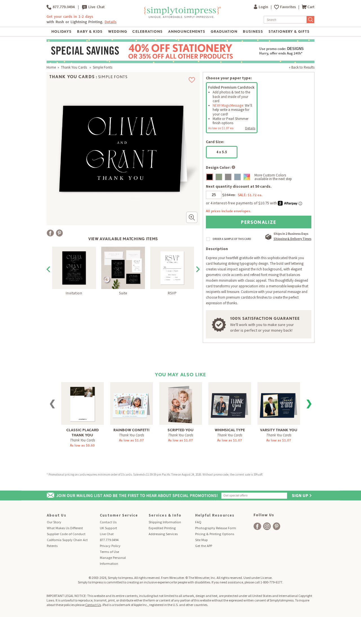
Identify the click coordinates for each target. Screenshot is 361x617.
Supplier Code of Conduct (66, 534)
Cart (310, 7)
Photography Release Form (215, 528)
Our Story (54, 522)
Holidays (61, 31)
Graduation (224, 31)
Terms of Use (109, 552)
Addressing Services (163, 534)
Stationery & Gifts (289, 31)
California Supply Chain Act (67, 540)
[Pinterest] (59, 233)
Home (51, 67)
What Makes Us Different (65, 528)
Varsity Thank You (278, 430)
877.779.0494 (63, 7)
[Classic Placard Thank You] (82, 403)
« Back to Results (301, 67)
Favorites (288, 7)
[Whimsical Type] (229, 401)
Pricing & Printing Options (214, 534)
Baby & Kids (90, 31)
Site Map (201, 540)
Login (264, 7)
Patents (52, 546)
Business (253, 31)
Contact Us (108, 522)
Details (250, 128)
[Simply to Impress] (181, 17)
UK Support (108, 528)
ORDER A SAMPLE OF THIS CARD (232, 239)
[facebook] (257, 526)
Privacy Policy (110, 546)
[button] (191, 217)
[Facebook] (50, 233)
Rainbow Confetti (131, 430)
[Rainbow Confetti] (131, 401)
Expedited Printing (162, 528)
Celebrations (147, 31)
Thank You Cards (74, 67)
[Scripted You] (181, 404)
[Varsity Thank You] (278, 401)
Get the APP (203, 546)
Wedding (117, 31)
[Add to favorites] (191, 80)
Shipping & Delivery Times (292, 239)
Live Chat (96, 7)
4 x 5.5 (221, 152)
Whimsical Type (230, 430)
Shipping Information (165, 522)
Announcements (187, 31)
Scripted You (180, 430)
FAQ (198, 522)
